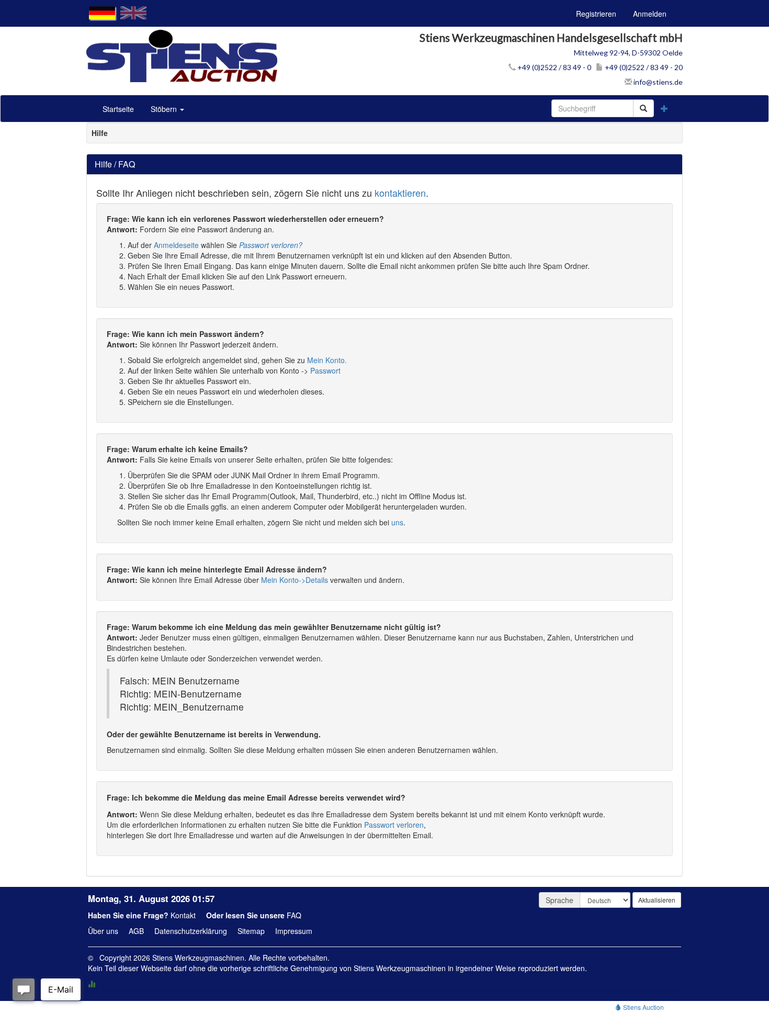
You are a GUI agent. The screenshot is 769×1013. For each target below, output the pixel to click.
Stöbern (165, 109)
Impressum (293, 931)
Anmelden (649, 13)
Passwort (325, 370)
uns (397, 522)
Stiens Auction (642, 1007)
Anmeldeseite (176, 245)
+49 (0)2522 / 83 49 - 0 (553, 67)
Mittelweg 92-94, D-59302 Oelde (628, 52)
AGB (136, 931)
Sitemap (251, 931)
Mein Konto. (327, 360)
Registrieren (596, 13)
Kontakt (183, 915)
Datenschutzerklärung (190, 931)
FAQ (294, 915)
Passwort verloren (394, 824)
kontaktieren (400, 192)
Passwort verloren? (270, 245)
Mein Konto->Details (294, 580)
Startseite (118, 109)
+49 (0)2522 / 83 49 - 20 (643, 67)
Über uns (103, 931)
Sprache (559, 900)
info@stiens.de (657, 81)
